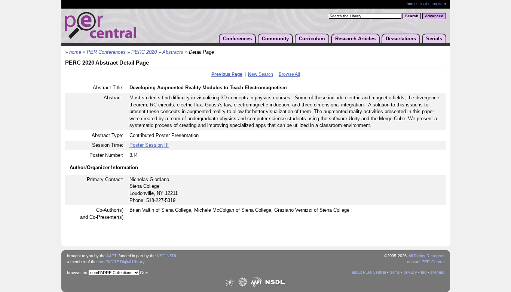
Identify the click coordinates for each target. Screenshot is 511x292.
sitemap (437, 272)
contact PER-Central (425, 262)
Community (275, 38)
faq (423, 272)
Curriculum (312, 38)
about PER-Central (369, 272)
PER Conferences (106, 52)
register (439, 3)
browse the (77, 272)
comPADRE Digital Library (121, 262)
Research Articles (355, 38)
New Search (260, 74)
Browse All (289, 74)
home (412, 3)
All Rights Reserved (426, 256)
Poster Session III (149, 145)
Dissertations (401, 38)
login (424, 3)
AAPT (111, 256)
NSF (161, 256)
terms (394, 272)
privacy (410, 272)
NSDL (171, 256)
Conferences (237, 38)
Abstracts (172, 52)
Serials (434, 38)
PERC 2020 (144, 52)
